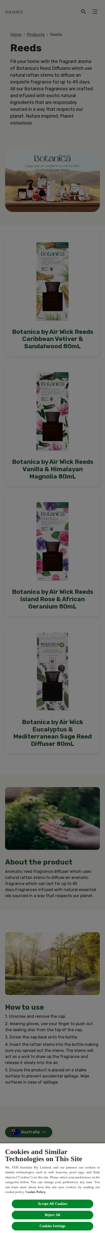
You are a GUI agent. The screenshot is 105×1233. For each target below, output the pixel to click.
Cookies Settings (52, 1226)
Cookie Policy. (35, 1192)
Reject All (52, 1215)
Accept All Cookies (52, 1204)
